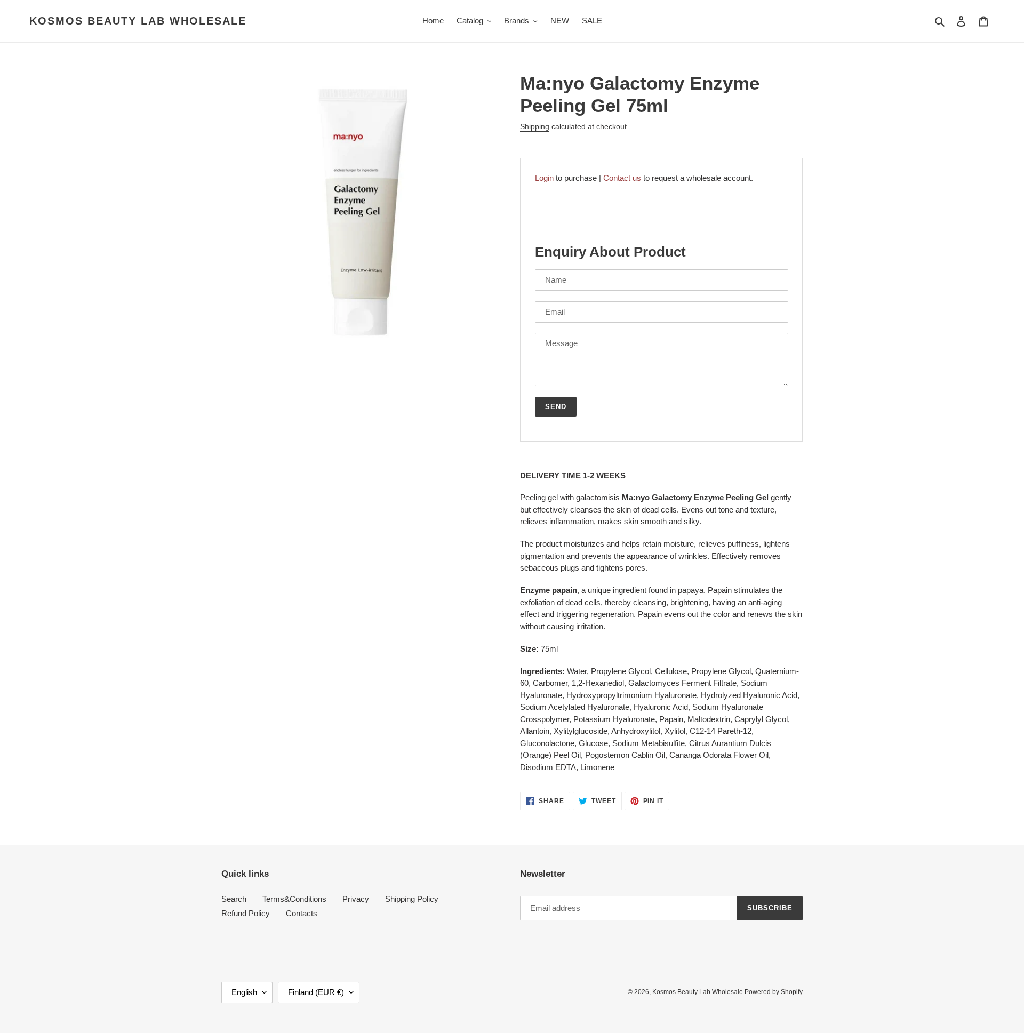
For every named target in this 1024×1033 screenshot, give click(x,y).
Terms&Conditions (294, 898)
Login (544, 177)
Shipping (534, 126)
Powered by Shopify (774, 992)
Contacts (301, 913)
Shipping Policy (411, 898)
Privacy (355, 898)
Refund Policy (245, 913)
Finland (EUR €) (316, 992)
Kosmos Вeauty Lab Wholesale (137, 21)
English (244, 992)
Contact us (622, 177)
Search (233, 898)
